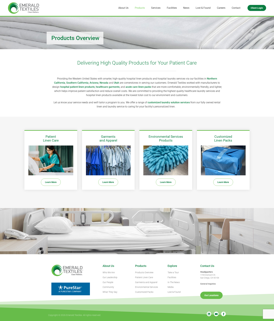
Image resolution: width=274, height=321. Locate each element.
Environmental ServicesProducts (166, 138)
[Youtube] (216, 314)
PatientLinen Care (51, 138)
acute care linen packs (138, 86)
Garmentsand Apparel (108, 138)
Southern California (77, 82)
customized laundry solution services (169, 102)
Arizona (94, 82)
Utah (116, 82)
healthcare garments (108, 86)
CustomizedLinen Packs (223, 138)
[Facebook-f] (223, 314)
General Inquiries (208, 284)
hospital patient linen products (77, 86)
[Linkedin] (209, 314)
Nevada (104, 82)
